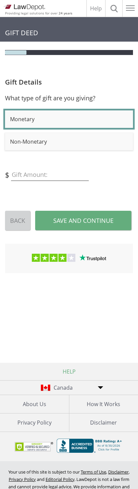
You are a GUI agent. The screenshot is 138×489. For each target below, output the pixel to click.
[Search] (114, 8)
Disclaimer (118, 472)
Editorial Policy (60, 479)
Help (96, 8)
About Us (34, 404)
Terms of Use (93, 472)
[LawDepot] (24, 7)
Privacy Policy (34, 422)
